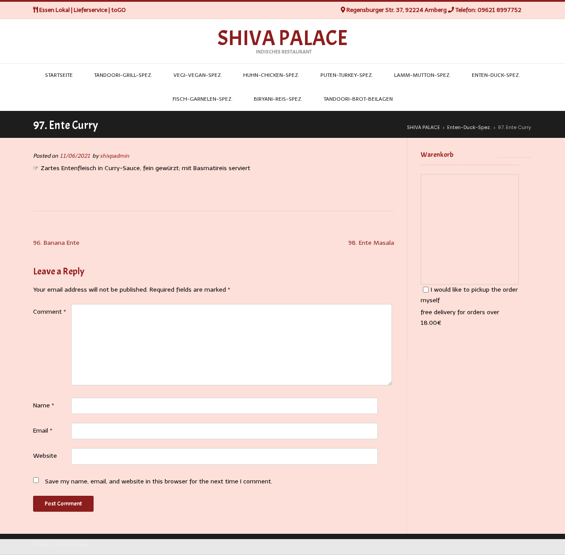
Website (45, 456)
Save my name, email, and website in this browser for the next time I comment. (158, 481)
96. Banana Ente (56, 243)
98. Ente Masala (371, 243)
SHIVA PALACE (282, 38)
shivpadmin (114, 155)
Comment (49, 312)
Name (43, 405)
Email (43, 430)
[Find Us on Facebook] (529, 10)
